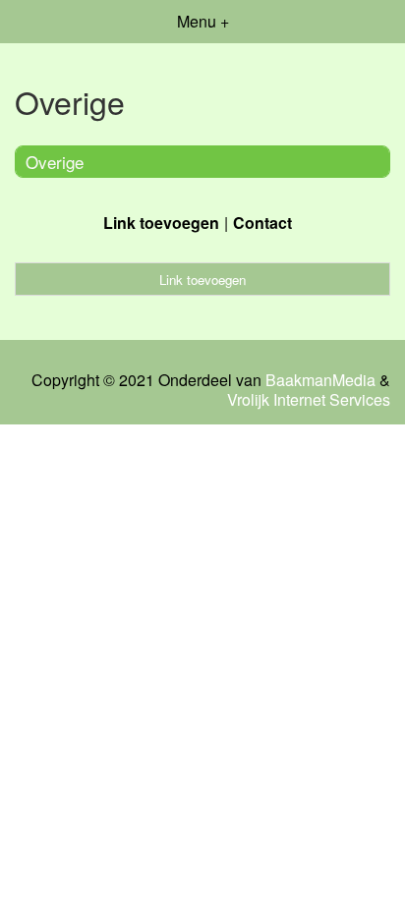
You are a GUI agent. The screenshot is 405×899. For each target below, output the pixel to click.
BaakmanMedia (320, 380)
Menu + (203, 21)
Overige (55, 161)
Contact (262, 222)
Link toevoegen (161, 222)
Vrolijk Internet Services (308, 400)
